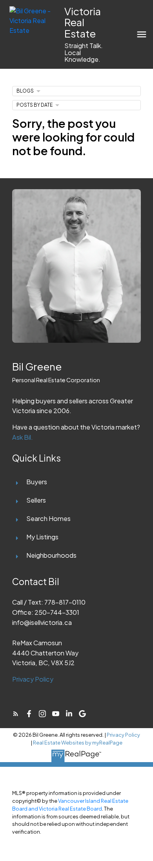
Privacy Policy (32, 679)
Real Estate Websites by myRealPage (77, 742)
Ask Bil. (22, 437)
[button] (15, 713)
